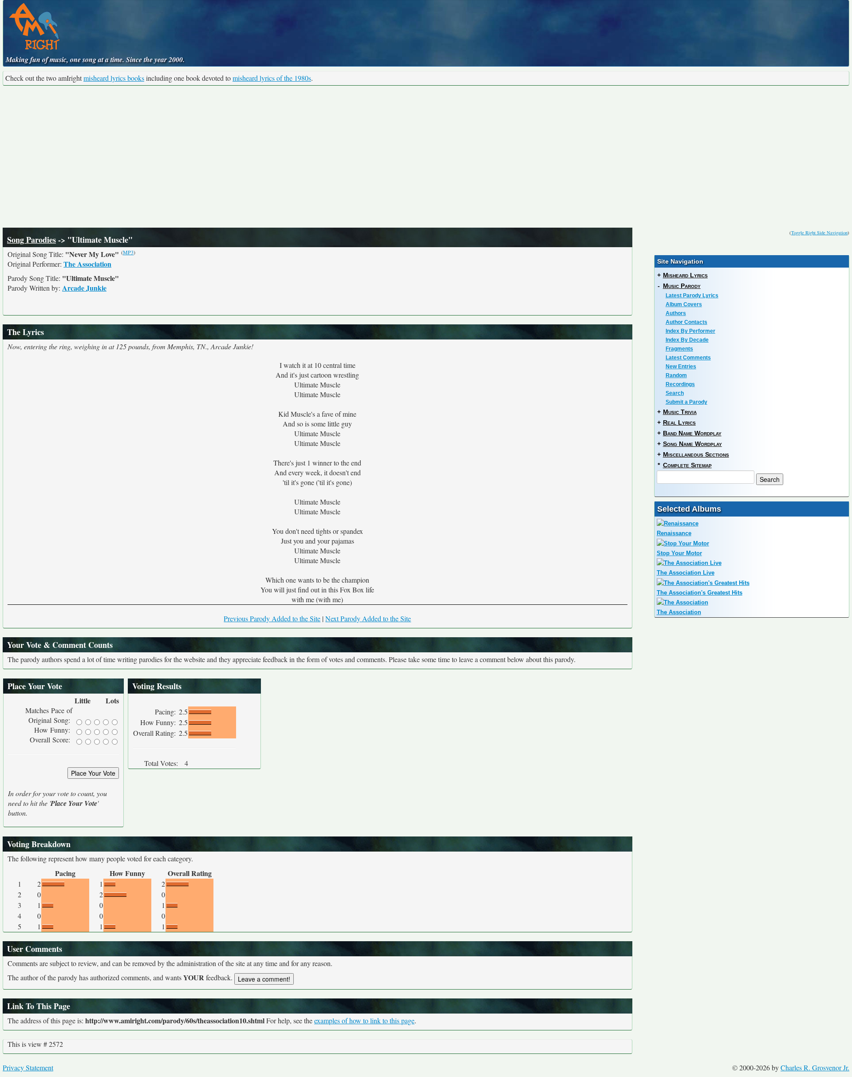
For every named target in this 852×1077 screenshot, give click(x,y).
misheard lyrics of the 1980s (272, 78)
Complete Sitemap (687, 465)
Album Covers (684, 304)
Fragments (679, 349)
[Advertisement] (426, 157)
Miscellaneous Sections (696, 454)
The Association (87, 264)
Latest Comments (688, 358)
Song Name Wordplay (692, 443)
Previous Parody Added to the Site (272, 618)
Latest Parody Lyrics (692, 295)
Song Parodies (31, 239)
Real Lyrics (679, 422)
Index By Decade (687, 340)
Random (676, 375)
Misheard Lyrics (685, 275)
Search (675, 393)
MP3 (128, 252)
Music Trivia (680, 411)
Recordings (680, 384)
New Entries (681, 366)
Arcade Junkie (84, 288)
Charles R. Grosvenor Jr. (815, 1067)
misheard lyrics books (113, 78)
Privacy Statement (28, 1067)
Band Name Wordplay (692, 433)
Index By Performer (690, 331)
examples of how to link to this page (364, 1020)
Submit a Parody (686, 402)
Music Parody (682, 285)
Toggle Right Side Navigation (819, 232)
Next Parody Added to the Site (368, 618)
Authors (676, 313)
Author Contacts (686, 322)
